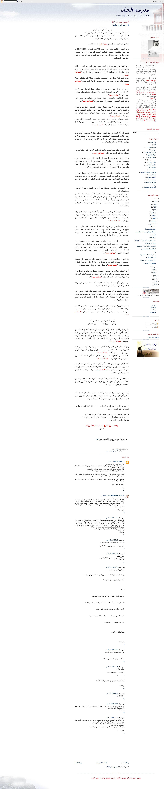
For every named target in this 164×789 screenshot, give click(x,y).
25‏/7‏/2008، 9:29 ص (112, 666)
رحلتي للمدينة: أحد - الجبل (148, 260)
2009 (155, 207)
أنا (155, 145)
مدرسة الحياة (135, 9)
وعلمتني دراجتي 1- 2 (150, 263)
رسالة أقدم (78, 762)
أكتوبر (154, 218)
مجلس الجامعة (151, 179)
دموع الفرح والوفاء (119, 25)
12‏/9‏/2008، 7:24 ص (112, 693)
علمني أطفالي (151, 165)
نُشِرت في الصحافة (150, 187)
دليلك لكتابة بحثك (150, 152)
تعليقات (154, 327)
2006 (155, 279)
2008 (155, 210)
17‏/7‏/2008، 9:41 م (116, 461)
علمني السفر (152, 167)
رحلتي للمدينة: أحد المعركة (148, 254)
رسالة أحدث (125, 762)
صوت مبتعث (152, 160)
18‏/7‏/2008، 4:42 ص (112, 517)
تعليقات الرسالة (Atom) (114, 767)
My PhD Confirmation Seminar (146, 246)
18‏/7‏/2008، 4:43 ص (112, 540)
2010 (155, 204)
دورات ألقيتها (152, 155)
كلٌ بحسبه (153, 234)
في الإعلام (153, 170)
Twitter (154, 310)
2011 (155, 201)
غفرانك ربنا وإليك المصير (148, 249)
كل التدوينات (108, 450)
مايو (154, 269)
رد (124, 490)
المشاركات (153, 324)
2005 (155, 281)
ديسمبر (153, 212)
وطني (154, 252)
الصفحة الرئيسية (102, 762)
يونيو (154, 266)
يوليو (154, 226)
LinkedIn (153, 312)
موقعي (154, 305)
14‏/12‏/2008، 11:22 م (112, 704)
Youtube (153, 307)
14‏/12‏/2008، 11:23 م (112, 717)
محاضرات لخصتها (150, 182)
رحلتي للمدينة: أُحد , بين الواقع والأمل (145, 240)
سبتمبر (153, 221)
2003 (155, 284)
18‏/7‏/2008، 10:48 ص (111, 650)
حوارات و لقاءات (151, 147)
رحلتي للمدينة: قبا (150, 229)
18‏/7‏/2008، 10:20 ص (111, 567)
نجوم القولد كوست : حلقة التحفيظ (145, 232)
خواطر (154, 150)
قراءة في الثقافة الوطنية (148, 172)
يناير (154, 272)
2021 (155, 198)
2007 (155, 276)
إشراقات (153, 142)
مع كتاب (153, 184)
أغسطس (153, 223)
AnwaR (120, 461)
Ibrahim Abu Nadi (116, 495)
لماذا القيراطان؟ (151, 257)
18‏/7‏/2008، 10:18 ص (111, 553)
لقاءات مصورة (151, 177)
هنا (97, 439)
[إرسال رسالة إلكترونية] (112, 449)
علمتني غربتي (115, 450)
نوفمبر (153, 215)
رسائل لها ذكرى (151, 157)
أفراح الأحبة (152, 237)
